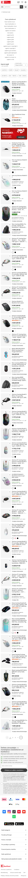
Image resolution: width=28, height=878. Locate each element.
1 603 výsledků (4, 66)
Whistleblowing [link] (4, 872)
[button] (4, 70)
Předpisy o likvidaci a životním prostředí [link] (9, 875)
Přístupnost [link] (23, 875)
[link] (19, 2)
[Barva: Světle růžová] (15, 538)
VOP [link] (24, 872)
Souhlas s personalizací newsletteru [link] (16, 785)
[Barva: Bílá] (15, 96)
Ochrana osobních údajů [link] (15, 872)
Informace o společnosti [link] (6, 869)
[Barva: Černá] (13, 96)
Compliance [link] (16, 869)
